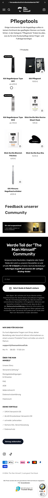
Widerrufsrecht (9, 390)
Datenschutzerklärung (12, 394)
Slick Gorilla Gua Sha (35, 153)
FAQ (4, 381)
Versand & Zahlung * (11, 370)
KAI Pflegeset (35, 78)
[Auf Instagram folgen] (4, 454)
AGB (4, 386)
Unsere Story (8, 365)
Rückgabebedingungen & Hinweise (12, 375)
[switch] (42, 494)
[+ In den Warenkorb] (42, 72)
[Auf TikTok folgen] (11, 454)
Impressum (7, 399)
